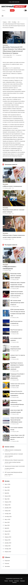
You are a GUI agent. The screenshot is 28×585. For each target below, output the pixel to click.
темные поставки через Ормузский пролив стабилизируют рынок (16, 420)
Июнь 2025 (7, 525)
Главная (6, 580)
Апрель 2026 (8, 496)
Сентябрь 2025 (8, 516)
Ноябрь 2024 (7, 545)
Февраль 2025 (8, 537)
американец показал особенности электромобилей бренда (17, 402)
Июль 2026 (7, 487)
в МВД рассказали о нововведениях (12, 186)
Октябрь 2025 (8, 513)
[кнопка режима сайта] (25, 10)
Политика (7, 563)
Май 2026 (7, 493)
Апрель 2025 (8, 531)
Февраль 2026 (8, 501)
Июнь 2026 (7, 490)
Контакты (15, 582)
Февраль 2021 (8, 551)
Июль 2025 (7, 522)
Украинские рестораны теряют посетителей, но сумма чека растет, (16, 293)
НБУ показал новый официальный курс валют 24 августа (17, 302)
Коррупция (7, 560)
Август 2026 (7, 484)
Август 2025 (7, 519)
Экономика (5, 45)
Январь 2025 (7, 539)
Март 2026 (7, 499)
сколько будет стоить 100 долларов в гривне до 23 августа (17, 437)
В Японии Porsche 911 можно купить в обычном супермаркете (17, 393)
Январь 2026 (7, 504)
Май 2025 (7, 528)
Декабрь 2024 (8, 542)
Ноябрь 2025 (7, 510)
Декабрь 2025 (8, 507)
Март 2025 (7, 534)
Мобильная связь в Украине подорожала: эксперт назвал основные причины (17, 284)
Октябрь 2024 (8, 548)
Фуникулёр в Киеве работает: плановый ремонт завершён (15, 275)
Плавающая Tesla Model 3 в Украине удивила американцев (17, 376)
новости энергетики (7, 57)
